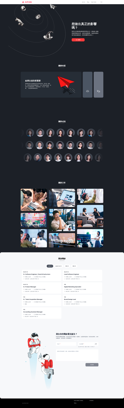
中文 (101, 2)
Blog (88, 2)
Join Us (83, 2)
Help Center (93, 2)
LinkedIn (91, 400)
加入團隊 (78, 39)
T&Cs (75, 403)
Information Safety (78, 400)
